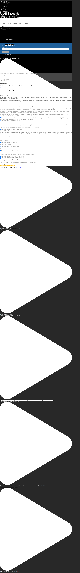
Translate (19, 167)
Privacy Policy (37, 73)
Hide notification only (10, 165)
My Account (4, 9)
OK (0, 87)
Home (3, 8)
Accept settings (3, 165)
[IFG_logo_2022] (9, 18)
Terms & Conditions (30, 73)
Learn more (3, 87)
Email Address (5, 47)
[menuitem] (37, 8)
